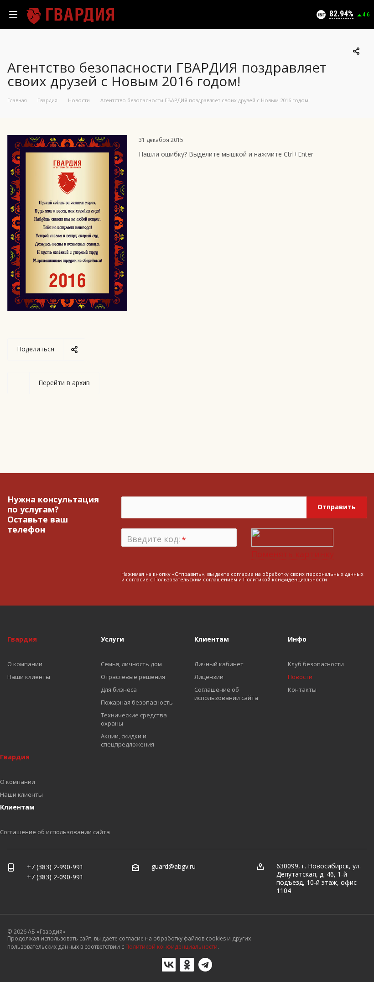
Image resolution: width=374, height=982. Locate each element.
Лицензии (208, 677)
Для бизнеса (119, 689)
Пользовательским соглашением (195, 579)
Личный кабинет (219, 664)
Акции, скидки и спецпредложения (127, 740)
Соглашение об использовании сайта (226, 693)
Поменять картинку (292, 553)
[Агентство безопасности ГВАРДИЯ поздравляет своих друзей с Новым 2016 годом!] (67, 140)
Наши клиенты (28, 677)
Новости (300, 677)
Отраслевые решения (133, 677)
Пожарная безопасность (137, 702)
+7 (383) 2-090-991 (55, 876)
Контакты (302, 689)
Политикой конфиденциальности (285, 579)
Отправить (336, 506)
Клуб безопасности (316, 664)
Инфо (297, 639)
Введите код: (156, 539)
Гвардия (22, 639)
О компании (24, 664)
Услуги (112, 639)
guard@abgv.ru (173, 866)
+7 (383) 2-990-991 (55, 866)
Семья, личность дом (131, 664)
